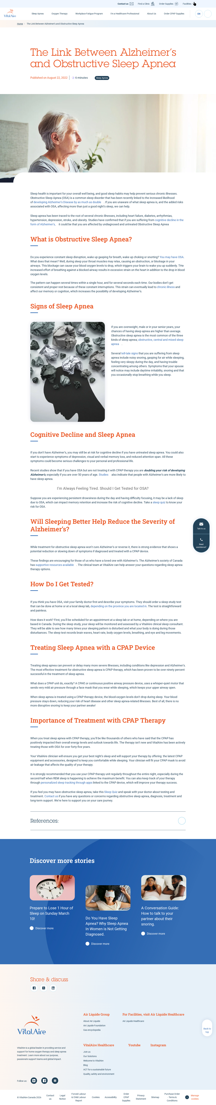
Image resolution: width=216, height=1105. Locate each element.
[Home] (13, 14)
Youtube (134, 1045)
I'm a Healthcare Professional (125, 13)
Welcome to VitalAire (93, 1060)
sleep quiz (159, 502)
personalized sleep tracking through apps (66, 782)
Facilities (187, 4)
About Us (151, 13)
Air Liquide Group (96, 1014)
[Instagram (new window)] (55, 1080)
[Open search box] (208, 14)
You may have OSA (172, 257)
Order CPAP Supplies (174, 13)
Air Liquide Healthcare (133, 1021)
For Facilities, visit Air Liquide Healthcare (153, 1014)
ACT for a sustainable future (97, 1069)
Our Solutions (90, 1056)
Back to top (207, 1030)
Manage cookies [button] (195, 1097)
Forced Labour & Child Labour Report (78, 1097)
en (198, 14)
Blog (85, 1065)
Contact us (123, 4)
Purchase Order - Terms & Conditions (172, 1097)
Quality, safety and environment (98, 1074)
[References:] (108, 821)
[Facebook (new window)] (44, 1080)
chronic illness (166, 287)
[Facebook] (34, 988)
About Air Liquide (91, 1021)
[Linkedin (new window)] (34, 1080)
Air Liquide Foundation (94, 1025)
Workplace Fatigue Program (89, 13)
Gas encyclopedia (92, 1030)
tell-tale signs (129, 353)
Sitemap (155, 1097)
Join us (86, 1052)
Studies (103, 474)
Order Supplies (166, 4)
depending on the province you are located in (119, 606)
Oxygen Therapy (60, 13)
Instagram (158, 1045)
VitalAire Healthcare (98, 1045)
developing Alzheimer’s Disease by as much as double (67, 202)
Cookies (96, 1097)
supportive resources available (55, 565)
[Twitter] (43, 988)
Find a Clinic (144, 4)
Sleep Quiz (110, 792)
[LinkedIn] (53, 988)
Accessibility (111, 1097)
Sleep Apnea (38, 13)
